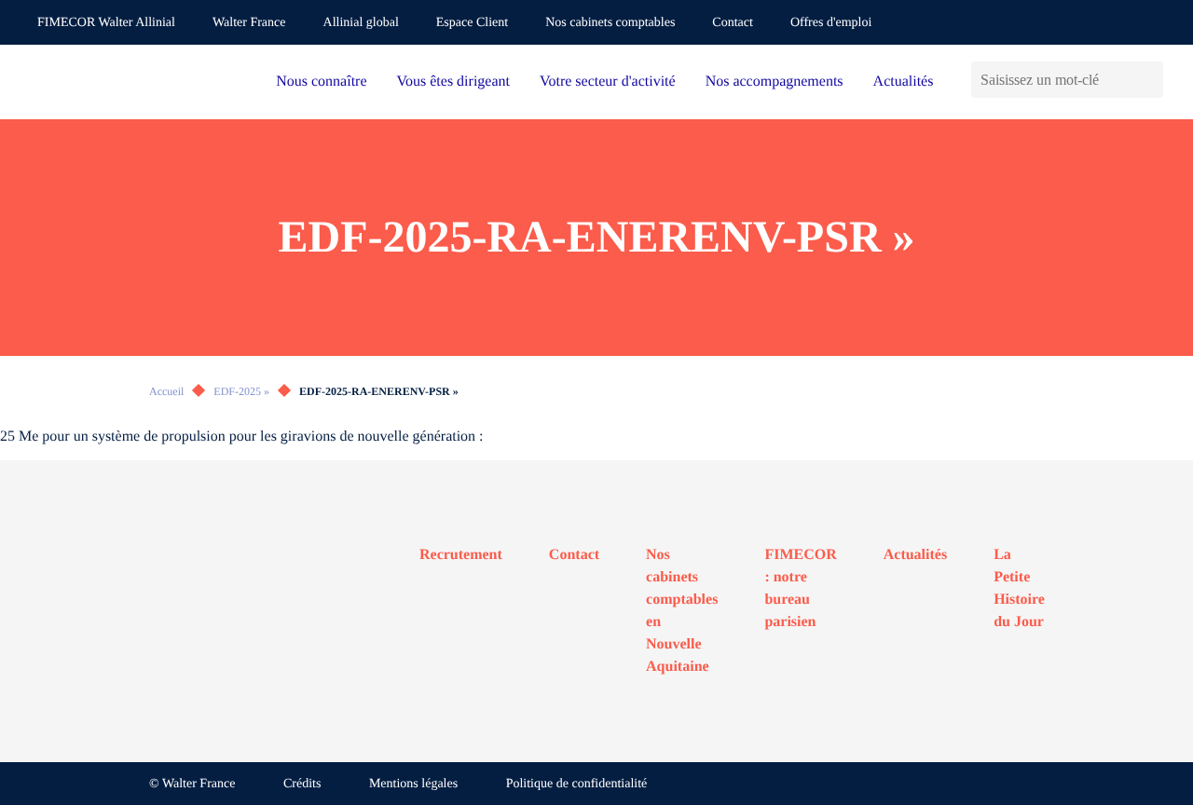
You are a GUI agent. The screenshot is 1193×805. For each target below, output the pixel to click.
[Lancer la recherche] (1148, 79)
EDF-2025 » (241, 391)
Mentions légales (413, 784)
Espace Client (472, 23)
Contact (732, 23)
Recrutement (460, 555)
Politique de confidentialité (577, 784)
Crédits (302, 784)
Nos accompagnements (774, 81)
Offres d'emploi (830, 23)
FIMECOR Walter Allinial (106, 23)
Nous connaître (321, 81)
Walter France (249, 23)
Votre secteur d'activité (608, 81)
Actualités (903, 81)
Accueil (166, 391)
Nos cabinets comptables (610, 23)
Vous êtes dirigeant (453, 81)
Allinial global (361, 23)
